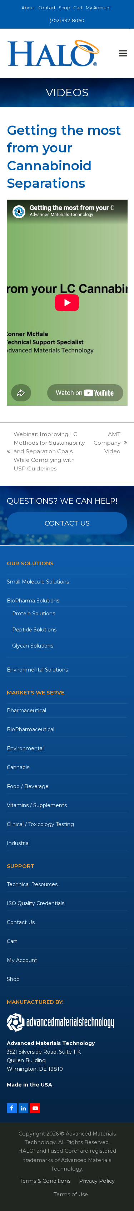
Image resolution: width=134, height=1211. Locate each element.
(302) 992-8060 (67, 20)
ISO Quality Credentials (35, 903)
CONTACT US (67, 523)
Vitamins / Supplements (37, 805)
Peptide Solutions (34, 629)
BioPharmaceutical (30, 729)
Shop (13, 979)
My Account (22, 960)
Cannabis (18, 767)
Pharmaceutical (26, 710)
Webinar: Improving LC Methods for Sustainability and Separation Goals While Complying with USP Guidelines (46, 451)
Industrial (18, 843)
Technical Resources (32, 884)
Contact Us (21, 922)
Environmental (25, 748)
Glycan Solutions (32, 646)
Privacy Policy (97, 1181)
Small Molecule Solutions (38, 581)
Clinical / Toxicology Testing (40, 824)
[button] (123, 53)
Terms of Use (71, 1194)
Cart (12, 941)
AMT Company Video (107, 443)
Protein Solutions (33, 613)
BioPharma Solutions (33, 600)
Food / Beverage (28, 786)
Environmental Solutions (37, 669)
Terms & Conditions (45, 1181)
